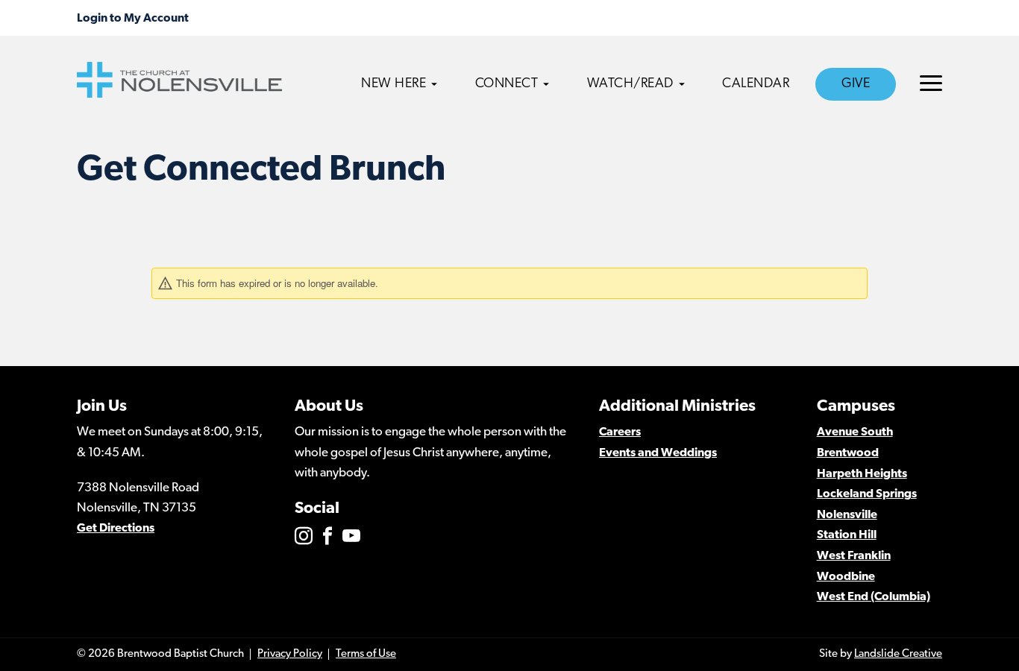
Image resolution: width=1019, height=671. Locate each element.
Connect (507, 84)
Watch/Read (630, 84)
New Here (393, 84)
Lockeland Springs (867, 494)
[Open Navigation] (931, 83)
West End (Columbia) (873, 597)
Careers (620, 432)
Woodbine (846, 577)
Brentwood (848, 453)
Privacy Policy (289, 654)
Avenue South (855, 432)
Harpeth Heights (862, 474)
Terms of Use (366, 654)
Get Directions (115, 529)
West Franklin (854, 556)
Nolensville (847, 515)
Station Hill (847, 535)
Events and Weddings (658, 453)
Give (855, 84)
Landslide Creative (898, 654)
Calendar (755, 84)
